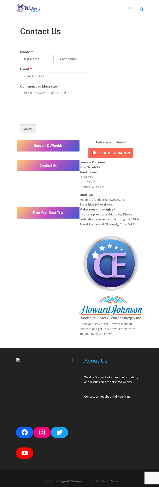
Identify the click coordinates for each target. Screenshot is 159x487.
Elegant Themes (70, 481)
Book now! (105, 334)
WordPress (110, 481)
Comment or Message (40, 86)
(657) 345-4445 (90, 167)
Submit (28, 129)
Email (26, 69)
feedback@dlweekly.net (109, 200)
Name (26, 52)
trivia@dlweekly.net (101, 204)
